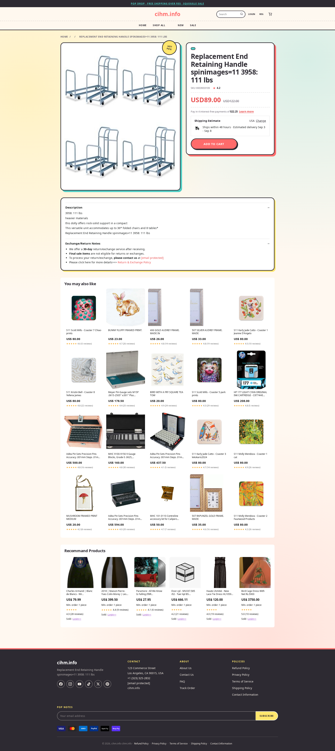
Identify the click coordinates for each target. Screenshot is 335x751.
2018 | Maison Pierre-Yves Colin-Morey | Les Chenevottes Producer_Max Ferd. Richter (113, 593)
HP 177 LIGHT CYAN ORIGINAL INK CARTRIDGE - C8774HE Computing (250, 394)
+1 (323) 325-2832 (139, 678)
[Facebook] (61, 684)
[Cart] (270, 14)
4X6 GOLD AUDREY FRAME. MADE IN (165, 332)
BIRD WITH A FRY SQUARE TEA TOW (166, 394)
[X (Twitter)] (98, 684)
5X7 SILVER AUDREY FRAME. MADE (207, 332)
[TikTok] (89, 684)
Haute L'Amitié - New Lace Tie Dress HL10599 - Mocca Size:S (219, 593)
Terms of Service (242, 681)
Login (251, 14)
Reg (261, 14)
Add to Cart (214, 144)
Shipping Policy (242, 688)
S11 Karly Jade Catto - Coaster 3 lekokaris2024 (209, 455)
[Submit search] (241, 14)
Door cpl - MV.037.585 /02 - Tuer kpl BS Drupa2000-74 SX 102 (183, 593)
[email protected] (152, 258)
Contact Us (187, 674)
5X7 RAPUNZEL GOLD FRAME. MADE (208, 517)
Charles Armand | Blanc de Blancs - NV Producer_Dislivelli (79, 593)
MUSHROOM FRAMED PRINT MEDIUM (81, 517)
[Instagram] (70, 684)
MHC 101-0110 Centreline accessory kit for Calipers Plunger (164, 517)
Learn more (246, 111)
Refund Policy (241, 668)
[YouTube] (79, 684)
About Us (186, 668)
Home (143, 25)
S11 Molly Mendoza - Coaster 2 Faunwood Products (250, 517)
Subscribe (267, 716)
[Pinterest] (107, 684)
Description (73, 207)
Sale (193, 25)
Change (261, 120)
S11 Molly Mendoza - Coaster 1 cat (250, 455)
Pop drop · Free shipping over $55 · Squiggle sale (167, 3)
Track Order (187, 688)
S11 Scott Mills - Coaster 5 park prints (208, 394)
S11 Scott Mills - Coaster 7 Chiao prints (83, 332)
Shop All (159, 25)
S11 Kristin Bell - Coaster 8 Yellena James (80, 394)
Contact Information (245, 694)
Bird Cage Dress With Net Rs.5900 (252, 593)
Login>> (77, 619)
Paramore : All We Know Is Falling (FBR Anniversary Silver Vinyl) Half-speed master (149, 593)
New (181, 25)
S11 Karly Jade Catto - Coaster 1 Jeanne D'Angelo (251, 332)
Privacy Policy (240, 674)
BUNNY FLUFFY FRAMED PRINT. (125, 330)
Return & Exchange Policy (134, 262)
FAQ (182, 681)
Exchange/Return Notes (82, 243)
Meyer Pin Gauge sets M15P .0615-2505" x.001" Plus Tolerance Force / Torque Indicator (123, 394)
